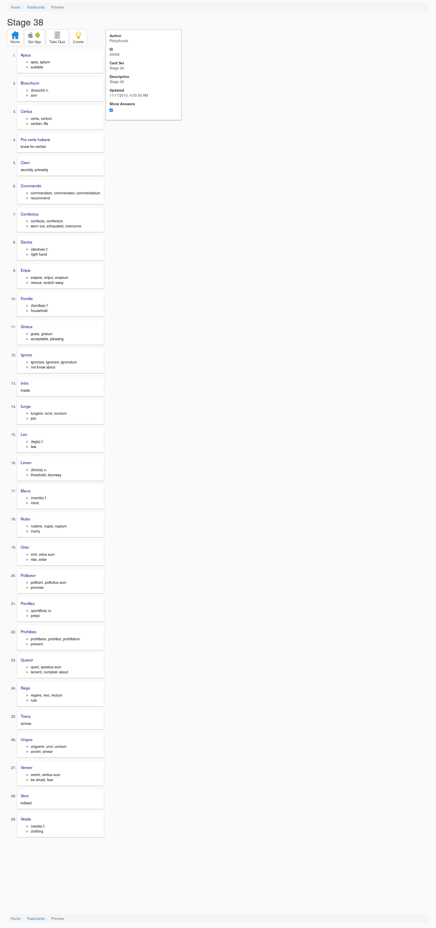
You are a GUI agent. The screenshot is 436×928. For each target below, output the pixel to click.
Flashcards (36, 7)
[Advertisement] (146, 169)
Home (15, 7)
